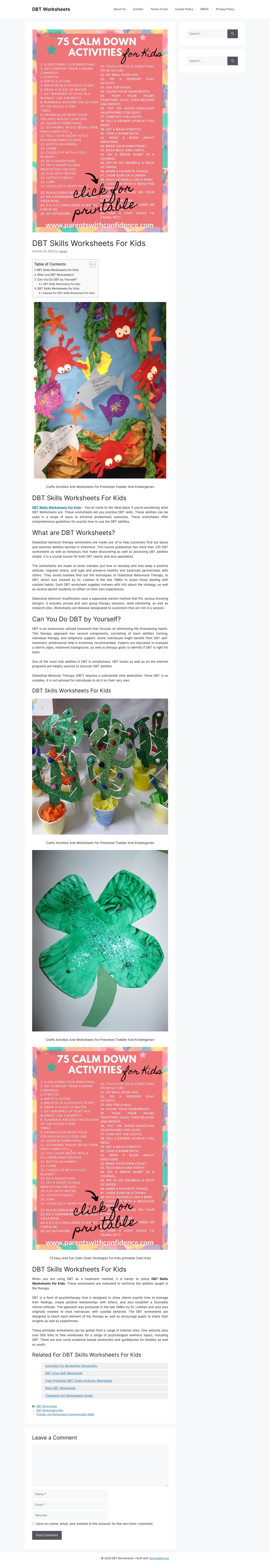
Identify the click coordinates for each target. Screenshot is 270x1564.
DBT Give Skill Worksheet (63, 1373)
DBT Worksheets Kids (49, 1410)
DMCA (204, 9)
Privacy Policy (225, 9)
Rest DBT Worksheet (60, 1388)
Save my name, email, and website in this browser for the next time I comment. (94, 1524)
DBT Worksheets (51, 9)
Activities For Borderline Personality (71, 1366)
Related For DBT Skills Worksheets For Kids (69, 293)
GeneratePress (159, 1558)
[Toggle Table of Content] (90, 264)
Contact (138, 9)
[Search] (232, 33)
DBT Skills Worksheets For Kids (58, 270)
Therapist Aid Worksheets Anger (69, 1395)
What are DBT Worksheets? (55, 274)
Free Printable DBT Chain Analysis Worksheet (78, 1381)
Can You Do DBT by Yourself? (57, 279)
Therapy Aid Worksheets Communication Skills (65, 1414)
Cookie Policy (184, 9)
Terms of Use (159, 9)
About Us (120, 9)
